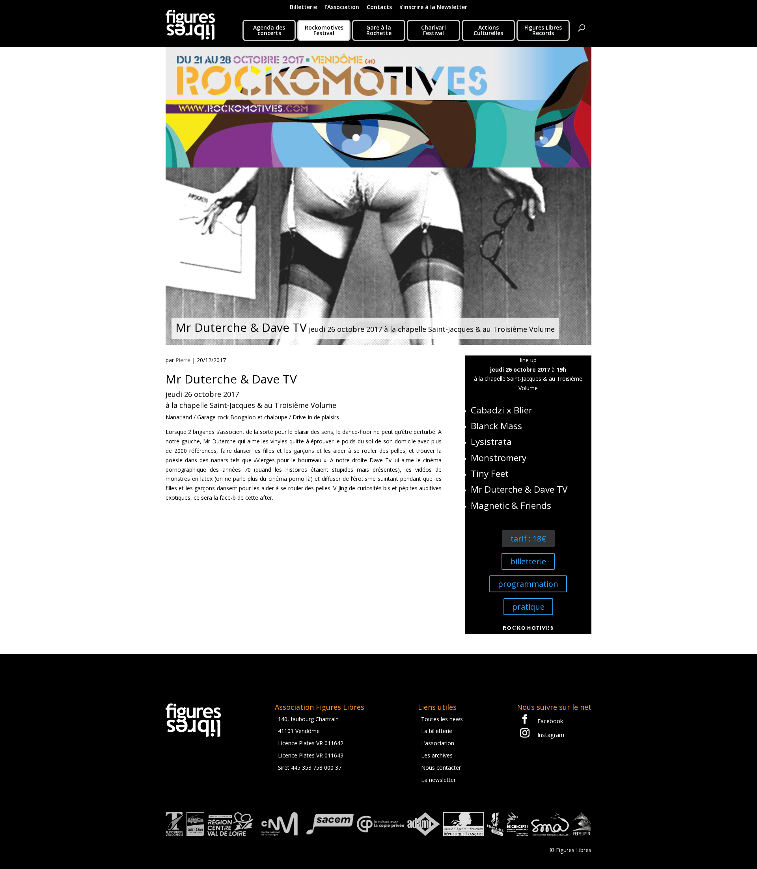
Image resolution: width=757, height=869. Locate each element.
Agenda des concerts (269, 30)
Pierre (182, 360)
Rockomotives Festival (324, 30)
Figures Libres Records (543, 30)
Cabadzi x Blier (501, 410)
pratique (528, 606)
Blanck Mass (496, 426)
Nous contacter (441, 767)
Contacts (379, 7)
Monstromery (498, 458)
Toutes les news (442, 719)
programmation (528, 584)
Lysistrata (491, 441)
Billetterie (303, 7)
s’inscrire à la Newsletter (433, 7)
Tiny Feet (490, 473)
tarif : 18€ (528, 538)
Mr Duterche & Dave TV (519, 489)
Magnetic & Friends (511, 505)
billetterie (528, 561)
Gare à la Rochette (379, 30)
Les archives (437, 755)
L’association (437, 743)
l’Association (341, 7)
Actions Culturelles (488, 30)
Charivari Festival (433, 30)
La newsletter (438, 779)
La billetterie (436, 731)
